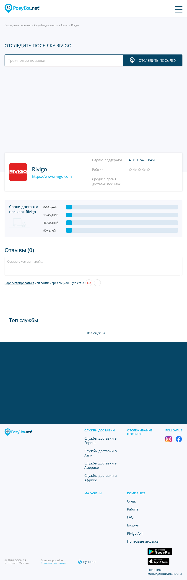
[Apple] (97, 282)
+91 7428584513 (145, 160)
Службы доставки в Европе (100, 440)
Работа (132, 509)
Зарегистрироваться (19, 283)
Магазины (93, 493)
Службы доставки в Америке (100, 465)
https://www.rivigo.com (52, 176)
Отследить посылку (18, 25)
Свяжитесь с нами (53, 563)
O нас (131, 501)
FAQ (130, 517)
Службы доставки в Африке (100, 477)
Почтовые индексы (143, 541)
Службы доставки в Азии (51, 25)
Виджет (133, 525)
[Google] (89, 282)
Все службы (96, 333)
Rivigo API (135, 533)
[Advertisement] (93, 110)
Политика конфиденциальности (165, 571)
